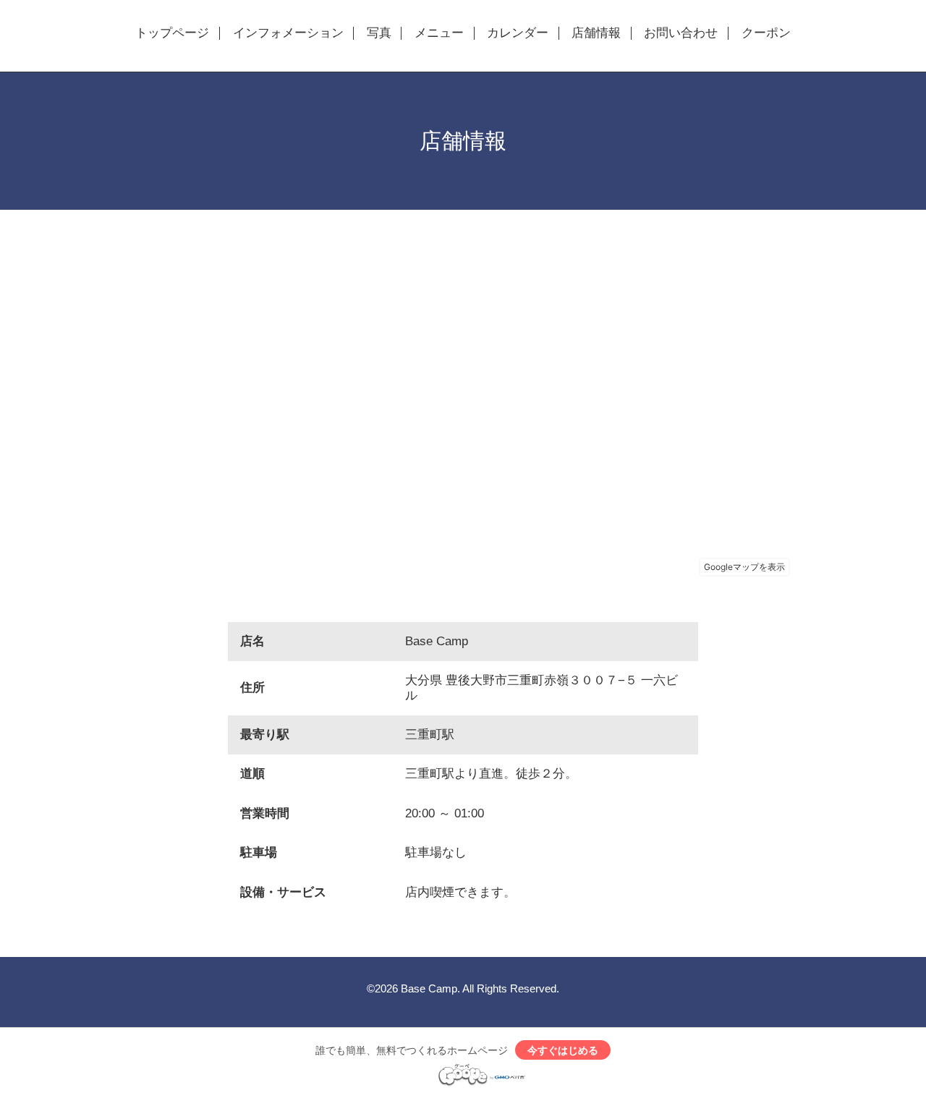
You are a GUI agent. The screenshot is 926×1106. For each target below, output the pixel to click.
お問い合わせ (681, 33)
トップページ (172, 33)
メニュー (439, 33)
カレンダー (517, 33)
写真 (379, 33)
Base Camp (429, 988)
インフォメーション (288, 33)
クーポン (766, 33)
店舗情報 (596, 33)
